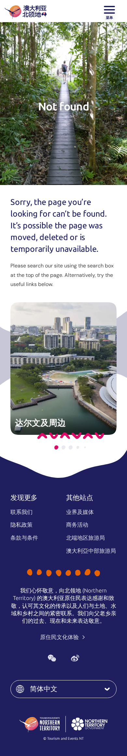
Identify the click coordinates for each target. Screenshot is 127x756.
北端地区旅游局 (85, 538)
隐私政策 (21, 524)
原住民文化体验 (60, 637)
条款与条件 (24, 538)
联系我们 (21, 512)
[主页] (26, 11)
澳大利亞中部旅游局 (91, 551)
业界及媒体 (80, 512)
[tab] (56, 447)
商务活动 (77, 524)
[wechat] (52, 658)
